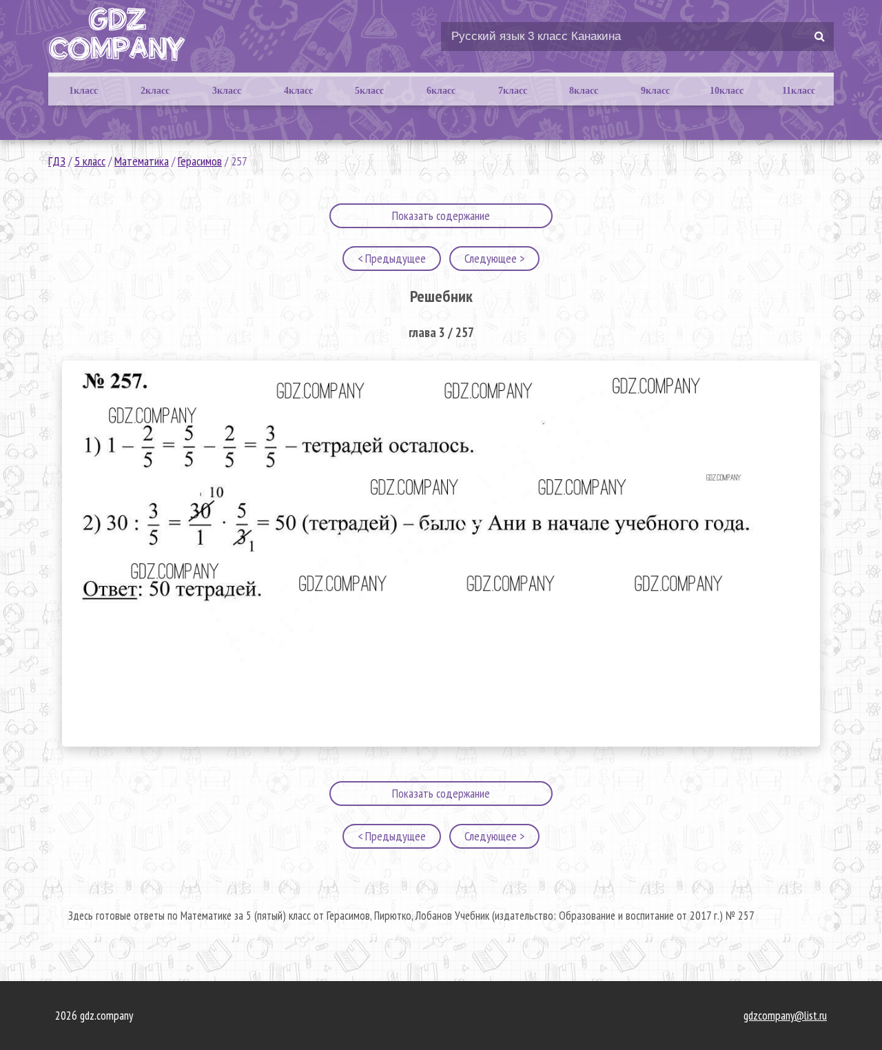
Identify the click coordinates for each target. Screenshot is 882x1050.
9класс (655, 90)
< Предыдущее (392, 258)
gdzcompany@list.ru (785, 1015)
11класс (798, 90)
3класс (226, 90)
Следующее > (494, 258)
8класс (583, 90)
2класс (155, 90)
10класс (726, 90)
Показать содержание (441, 215)
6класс (441, 90)
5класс (369, 90)
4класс (298, 90)
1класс (83, 90)
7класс (512, 90)
